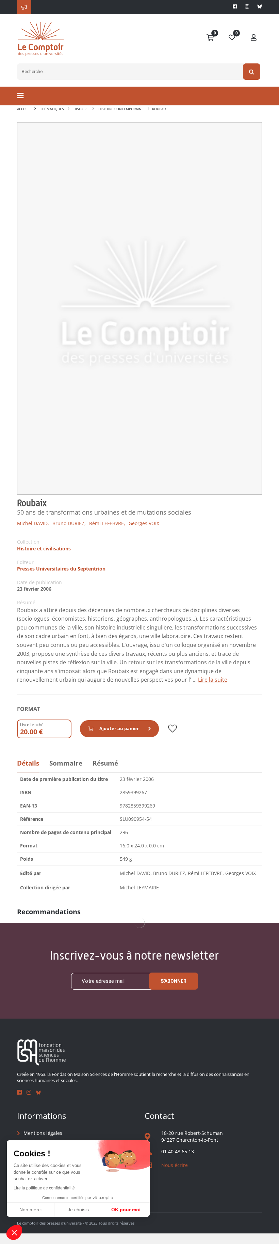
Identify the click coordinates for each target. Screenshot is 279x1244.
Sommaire (65, 763)
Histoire (80, 108)
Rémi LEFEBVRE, (107, 523)
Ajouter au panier (119, 728)
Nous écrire (174, 1165)
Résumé (105, 763)
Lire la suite (212, 679)
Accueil (23, 108)
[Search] (251, 71)
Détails (28, 763)
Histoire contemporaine (121, 108)
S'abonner (173, 981)
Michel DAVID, (33, 523)
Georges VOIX (144, 523)
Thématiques (52, 108)
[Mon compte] (254, 38)
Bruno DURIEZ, (69, 523)
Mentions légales (42, 1133)
